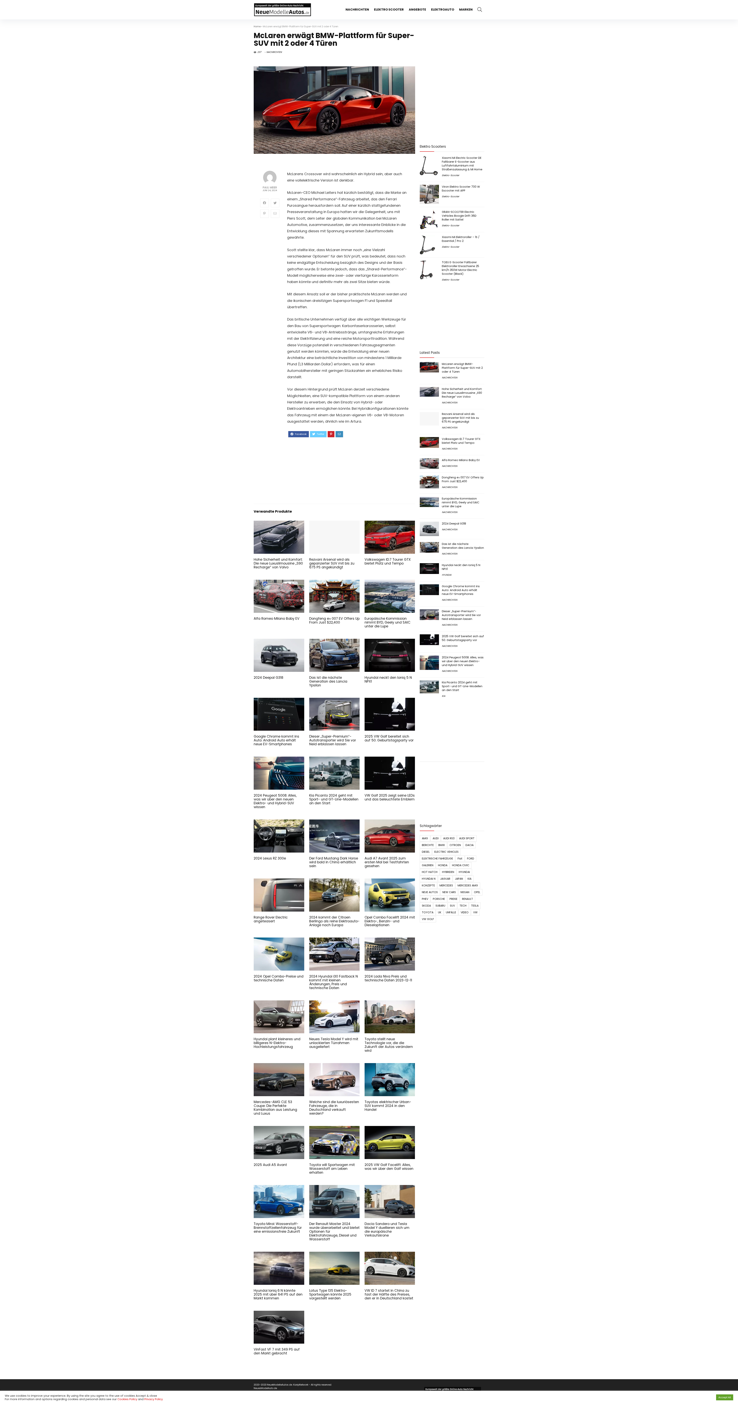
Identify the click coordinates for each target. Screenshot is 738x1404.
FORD (470, 858)
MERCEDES (446, 885)
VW (475, 912)
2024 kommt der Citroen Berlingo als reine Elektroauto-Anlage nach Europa (334, 921)
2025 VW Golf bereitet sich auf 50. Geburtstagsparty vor (389, 738)
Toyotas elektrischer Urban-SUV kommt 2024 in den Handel (388, 1106)
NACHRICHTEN (357, 9)
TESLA (475, 906)
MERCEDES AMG (468, 885)
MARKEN (466, 9)
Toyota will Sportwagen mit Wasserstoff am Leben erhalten (332, 1169)
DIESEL (426, 852)
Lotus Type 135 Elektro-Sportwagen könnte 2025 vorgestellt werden (330, 1294)
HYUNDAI (446, 574)
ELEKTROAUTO (442, 9)
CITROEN (455, 845)
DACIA (469, 845)
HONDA (442, 865)
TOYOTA (427, 912)
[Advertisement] (348, 470)
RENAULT (467, 899)
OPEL (477, 892)
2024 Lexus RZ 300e (270, 858)
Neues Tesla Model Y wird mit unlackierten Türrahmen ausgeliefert (333, 1043)
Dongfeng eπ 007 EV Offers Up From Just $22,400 (334, 620)
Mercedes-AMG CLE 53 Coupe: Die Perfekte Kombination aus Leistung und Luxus (275, 1108)
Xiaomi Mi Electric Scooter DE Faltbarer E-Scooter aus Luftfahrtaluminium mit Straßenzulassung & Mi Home (462, 163)
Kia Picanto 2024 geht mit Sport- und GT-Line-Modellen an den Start (333, 799)
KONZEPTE (428, 885)
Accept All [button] (724, 1397)
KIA (443, 696)
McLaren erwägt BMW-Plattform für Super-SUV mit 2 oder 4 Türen (462, 368)
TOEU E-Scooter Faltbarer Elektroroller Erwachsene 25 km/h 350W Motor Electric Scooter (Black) (460, 268)
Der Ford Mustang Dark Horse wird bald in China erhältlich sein (333, 862)
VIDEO (465, 912)
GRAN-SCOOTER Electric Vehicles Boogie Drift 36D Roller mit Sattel (459, 216)
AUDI (436, 838)
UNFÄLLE (451, 912)
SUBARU (440, 906)
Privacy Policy (153, 1399)
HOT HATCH (429, 872)
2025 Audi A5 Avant (270, 1165)
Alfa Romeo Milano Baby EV (276, 618)
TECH (463, 906)
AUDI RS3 (449, 838)
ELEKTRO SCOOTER (389, 9)
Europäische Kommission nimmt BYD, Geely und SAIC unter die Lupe (388, 622)
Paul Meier (270, 187)
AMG (425, 838)
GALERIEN (427, 865)
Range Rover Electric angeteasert (271, 919)
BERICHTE (428, 845)
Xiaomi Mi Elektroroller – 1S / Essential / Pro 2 (461, 239)
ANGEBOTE (417, 9)
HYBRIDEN (448, 872)
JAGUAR (445, 879)
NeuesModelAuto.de (265, 1388)
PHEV (425, 899)
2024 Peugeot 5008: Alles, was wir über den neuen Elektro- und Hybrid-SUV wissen (275, 801)
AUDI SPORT (467, 838)
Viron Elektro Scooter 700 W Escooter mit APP (461, 188)
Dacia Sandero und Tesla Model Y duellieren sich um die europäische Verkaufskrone (387, 1230)
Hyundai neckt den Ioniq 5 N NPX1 (388, 679)
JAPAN (459, 879)
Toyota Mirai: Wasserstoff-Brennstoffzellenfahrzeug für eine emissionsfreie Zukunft (278, 1228)
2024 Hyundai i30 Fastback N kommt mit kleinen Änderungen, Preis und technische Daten (333, 982)
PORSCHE (439, 899)
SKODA (426, 906)
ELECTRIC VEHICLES (446, 852)
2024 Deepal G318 (268, 677)
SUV (452, 906)
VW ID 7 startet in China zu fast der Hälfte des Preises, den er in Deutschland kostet (389, 1294)
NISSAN (464, 892)
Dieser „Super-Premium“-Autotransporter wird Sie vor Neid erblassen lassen (332, 740)
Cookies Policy (127, 1399)
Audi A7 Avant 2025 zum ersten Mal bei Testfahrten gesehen (387, 862)
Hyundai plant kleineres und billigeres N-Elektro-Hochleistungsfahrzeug (277, 1043)
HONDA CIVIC (460, 865)
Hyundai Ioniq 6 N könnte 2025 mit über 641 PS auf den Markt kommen (278, 1294)
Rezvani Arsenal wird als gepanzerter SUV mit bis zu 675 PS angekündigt (331, 563)
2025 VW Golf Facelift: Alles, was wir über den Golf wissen (389, 1167)
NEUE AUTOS (430, 892)
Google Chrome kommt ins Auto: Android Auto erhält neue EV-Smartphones (276, 740)
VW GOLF (428, 919)
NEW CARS (449, 892)
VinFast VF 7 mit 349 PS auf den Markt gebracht (277, 1351)
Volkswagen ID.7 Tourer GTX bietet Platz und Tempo (388, 561)
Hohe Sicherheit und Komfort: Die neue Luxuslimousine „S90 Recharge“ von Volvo (278, 563)
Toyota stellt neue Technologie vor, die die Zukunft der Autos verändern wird (389, 1045)
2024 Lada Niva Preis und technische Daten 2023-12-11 (388, 978)
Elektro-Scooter (450, 175)
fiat (460, 858)
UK (439, 912)
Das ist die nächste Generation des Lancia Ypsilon (328, 681)
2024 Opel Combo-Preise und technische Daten (278, 978)
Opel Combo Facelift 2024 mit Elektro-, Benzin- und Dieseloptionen (390, 921)
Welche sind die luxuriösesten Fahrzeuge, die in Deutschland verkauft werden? (334, 1108)
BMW (441, 845)
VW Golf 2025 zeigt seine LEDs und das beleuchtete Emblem (390, 797)
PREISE (453, 899)
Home (257, 26)
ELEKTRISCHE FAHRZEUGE (437, 858)
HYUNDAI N (428, 879)
